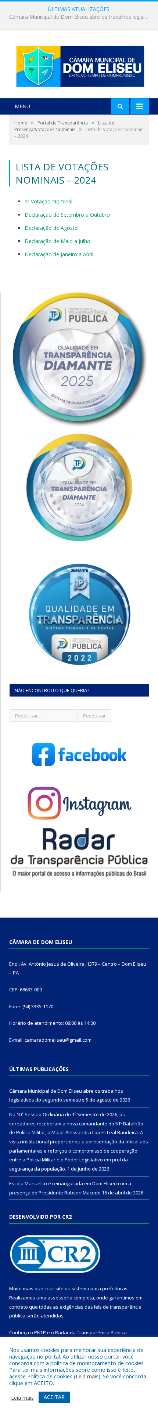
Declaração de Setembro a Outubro (67, 214)
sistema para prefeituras (100, 1288)
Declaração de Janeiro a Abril (59, 254)
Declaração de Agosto (51, 227)
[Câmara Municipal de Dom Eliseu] (79, 64)
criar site (54, 1288)
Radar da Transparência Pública (91, 1332)
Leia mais (87, 1376)
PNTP (40, 1332)
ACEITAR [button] (54, 1396)
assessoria (59, 1297)
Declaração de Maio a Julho (57, 241)
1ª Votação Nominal (48, 201)
